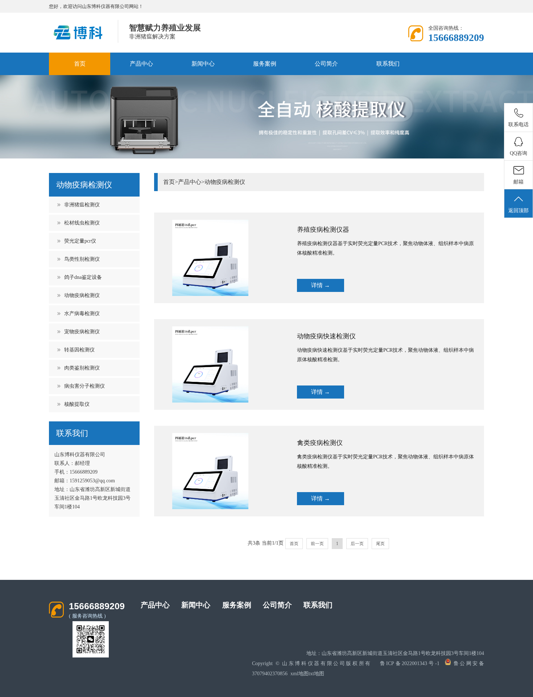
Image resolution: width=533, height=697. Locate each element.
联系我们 (388, 64)
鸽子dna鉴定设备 (83, 277)
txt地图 (316, 673)
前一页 (317, 543)
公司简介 (326, 64)
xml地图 (299, 673)
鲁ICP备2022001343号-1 (409, 663)
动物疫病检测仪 (82, 295)
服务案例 (264, 64)
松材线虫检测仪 (82, 223)
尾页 (380, 543)
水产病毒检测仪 (82, 313)
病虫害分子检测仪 (84, 386)
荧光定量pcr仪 (80, 241)
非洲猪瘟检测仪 (82, 204)
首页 (80, 64)
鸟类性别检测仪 (82, 259)
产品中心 (141, 64)
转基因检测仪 (79, 349)
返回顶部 (518, 210)
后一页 (357, 543)
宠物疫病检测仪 (82, 331)
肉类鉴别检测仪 (82, 368)
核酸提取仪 (77, 404)
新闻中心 (203, 64)
